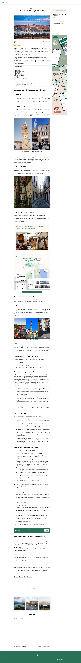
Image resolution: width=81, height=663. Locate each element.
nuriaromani (19, 42)
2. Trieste (17, 77)
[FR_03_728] (32, 530)
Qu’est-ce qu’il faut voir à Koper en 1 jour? (21, 78)
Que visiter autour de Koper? (19, 75)
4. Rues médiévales (19, 73)
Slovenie (32, 8)
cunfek (23, 149)
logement (62, 21)
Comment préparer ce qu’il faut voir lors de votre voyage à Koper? (25, 83)
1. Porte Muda (18, 70)
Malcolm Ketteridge (42, 149)
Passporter (33, 228)
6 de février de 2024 (32, 12)
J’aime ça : (17, 85)
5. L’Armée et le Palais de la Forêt (21, 74)
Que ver (15, 585)
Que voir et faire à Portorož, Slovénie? (43, 646)
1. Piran (17, 76)
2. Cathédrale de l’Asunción (20, 71)
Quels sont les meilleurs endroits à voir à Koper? (22, 69)
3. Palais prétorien (19, 72)
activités (54, 18)
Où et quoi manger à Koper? (19, 79)
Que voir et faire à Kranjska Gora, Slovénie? (22, 646)
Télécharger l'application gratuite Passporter (32, 292)
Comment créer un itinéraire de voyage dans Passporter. (27, 525)
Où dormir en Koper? (18, 80)
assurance (62, 23)
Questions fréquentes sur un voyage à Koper (22, 84)
